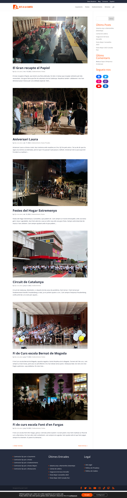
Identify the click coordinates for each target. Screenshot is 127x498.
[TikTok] (104, 488)
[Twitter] (85, 488)
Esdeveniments (97, 7)
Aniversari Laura (25, 139)
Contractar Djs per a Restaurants (25, 469)
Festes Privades (45, 143)
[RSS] (113, 488)
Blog (99, 1)
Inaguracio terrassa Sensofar (59, 472)
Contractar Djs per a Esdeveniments (26, 463)
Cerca (111, 19)
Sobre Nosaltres (91, 1)
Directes (107, 7)
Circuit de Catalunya (28, 282)
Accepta (87, 495)
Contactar (105, 1)
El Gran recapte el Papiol (31, 68)
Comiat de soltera (102, 34)
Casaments (79, 7)
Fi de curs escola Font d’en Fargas (38, 424)
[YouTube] (94, 488)
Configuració (100, 495)
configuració (73, 496)
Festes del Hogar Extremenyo (35, 210)
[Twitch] (108, 488)
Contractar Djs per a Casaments (24, 456)
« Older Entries (18, 446)
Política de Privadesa (92, 468)
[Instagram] (100, 488)
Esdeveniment (36, 71)
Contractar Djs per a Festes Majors (25, 466)
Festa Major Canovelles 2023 (59, 475)
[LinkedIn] (90, 488)
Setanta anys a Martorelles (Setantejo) (62, 466)
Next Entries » (83, 446)
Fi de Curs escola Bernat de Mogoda (40, 353)
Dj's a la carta (18, 71)
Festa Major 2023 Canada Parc (60, 478)
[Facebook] (81, 488)
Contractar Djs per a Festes (23, 460)
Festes (87, 7)
